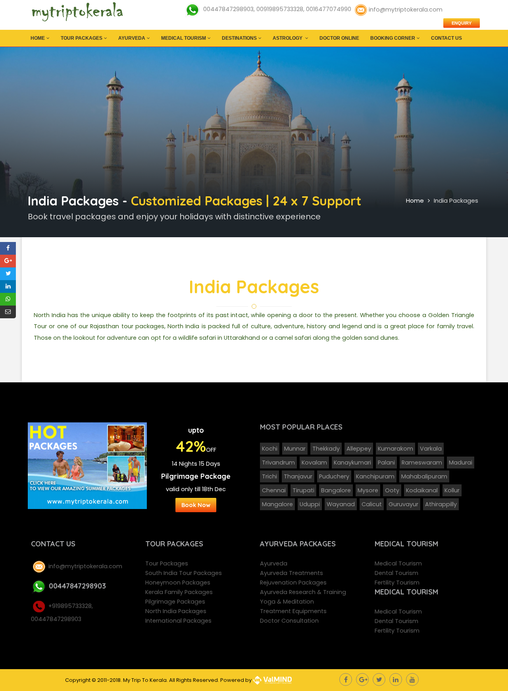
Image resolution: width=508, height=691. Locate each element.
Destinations (239, 38)
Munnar (295, 449)
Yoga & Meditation (287, 602)
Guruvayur (403, 504)
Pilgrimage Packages (175, 602)
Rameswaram (422, 462)
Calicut (372, 504)
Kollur (452, 490)
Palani (386, 462)
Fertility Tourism (397, 582)
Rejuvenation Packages (293, 582)
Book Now (195, 505)
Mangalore (277, 504)
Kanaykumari (352, 462)
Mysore (368, 490)
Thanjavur (298, 476)
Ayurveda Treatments (291, 573)
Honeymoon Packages (177, 582)
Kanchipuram (375, 476)
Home (38, 38)
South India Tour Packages (183, 573)
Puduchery (334, 476)
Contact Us (446, 38)
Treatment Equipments (293, 611)
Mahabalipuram (424, 476)
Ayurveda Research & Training (303, 592)
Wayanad (341, 504)
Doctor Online (339, 38)
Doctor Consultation (289, 621)
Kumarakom (395, 449)
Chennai (274, 490)
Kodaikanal (422, 490)
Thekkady (326, 449)
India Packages (456, 200)
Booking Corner (392, 38)
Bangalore (336, 490)
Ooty (392, 490)
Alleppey (358, 449)
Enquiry (461, 23)
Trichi (269, 476)
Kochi (269, 449)
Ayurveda (131, 38)
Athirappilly (441, 504)
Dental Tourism (396, 573)
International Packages (178, 621)
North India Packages (175, 611)
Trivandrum (278, 462)
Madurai (460, 462)
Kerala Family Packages (179, 592)
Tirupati (303, 490)
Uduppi (310, 504)
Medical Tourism (183, 38)
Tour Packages (81, 38)
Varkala (431, 449)
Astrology (288, 38)
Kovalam (314, 462)
